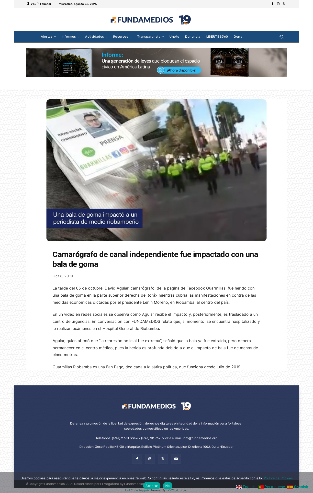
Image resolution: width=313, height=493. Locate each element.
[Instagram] (278, 4)
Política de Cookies (278, 478)
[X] (284, 4)
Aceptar (151, 486)
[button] (281, 36)
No (167, 486)
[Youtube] (176, 459)
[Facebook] (272, 4)
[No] (306, 482)
